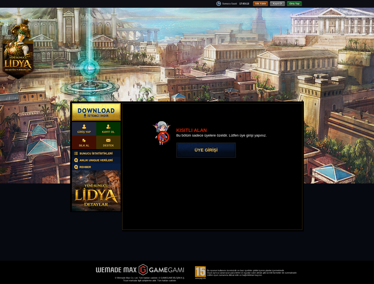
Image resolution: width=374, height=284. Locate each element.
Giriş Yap (294, 3)
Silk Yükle (260, 3)
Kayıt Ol (277, 3)
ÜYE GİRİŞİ (206, 150)
